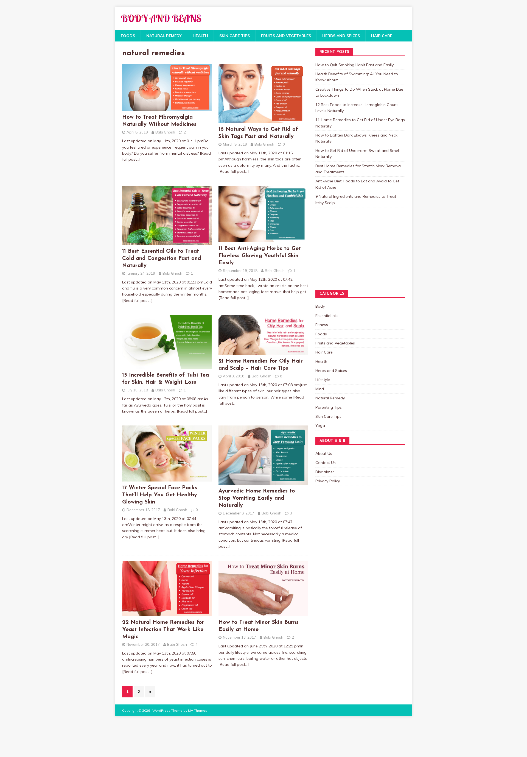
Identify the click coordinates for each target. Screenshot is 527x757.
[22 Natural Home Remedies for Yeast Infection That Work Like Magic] (167, 612)
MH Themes (197, 710)
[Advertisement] (342, 254)
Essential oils (326, 315)
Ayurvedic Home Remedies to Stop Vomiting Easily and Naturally (256, 498)
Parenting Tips (328, 407)
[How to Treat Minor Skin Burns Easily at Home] (263, 613)
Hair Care (381, 35)
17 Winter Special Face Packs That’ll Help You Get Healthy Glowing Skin (159, 495)
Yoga (320, 425)
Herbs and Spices (341, 35)
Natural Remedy (163, 35)
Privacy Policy (327, 480)
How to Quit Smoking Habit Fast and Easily (354, 64)
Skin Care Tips (234, 35)
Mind (319, 388)
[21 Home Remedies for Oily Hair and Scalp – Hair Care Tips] (263, 351)
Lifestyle (322, 379)
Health (200, 35)
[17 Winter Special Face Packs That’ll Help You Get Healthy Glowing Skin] (167, 478)
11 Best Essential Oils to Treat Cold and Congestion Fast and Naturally (161, 258)
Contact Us (325, 462)
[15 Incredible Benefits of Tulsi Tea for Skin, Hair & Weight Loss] (167, 365)
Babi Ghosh (165, 132)
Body (320, 306)
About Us (323, 453)
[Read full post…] (233, 171)
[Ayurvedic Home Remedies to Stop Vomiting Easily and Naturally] (263, 481)
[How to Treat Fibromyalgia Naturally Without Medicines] (167, 107)
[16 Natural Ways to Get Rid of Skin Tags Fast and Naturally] (263, 120)
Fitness (321, 324)
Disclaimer (324, 471)
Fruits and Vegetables (286, 35)
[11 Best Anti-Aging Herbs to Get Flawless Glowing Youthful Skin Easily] (263, 239)
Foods (128, 35)
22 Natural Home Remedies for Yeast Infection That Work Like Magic (163, 629)
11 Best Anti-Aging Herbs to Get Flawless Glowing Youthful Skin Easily (259, 256)
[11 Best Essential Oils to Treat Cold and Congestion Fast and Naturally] (167, 241)
